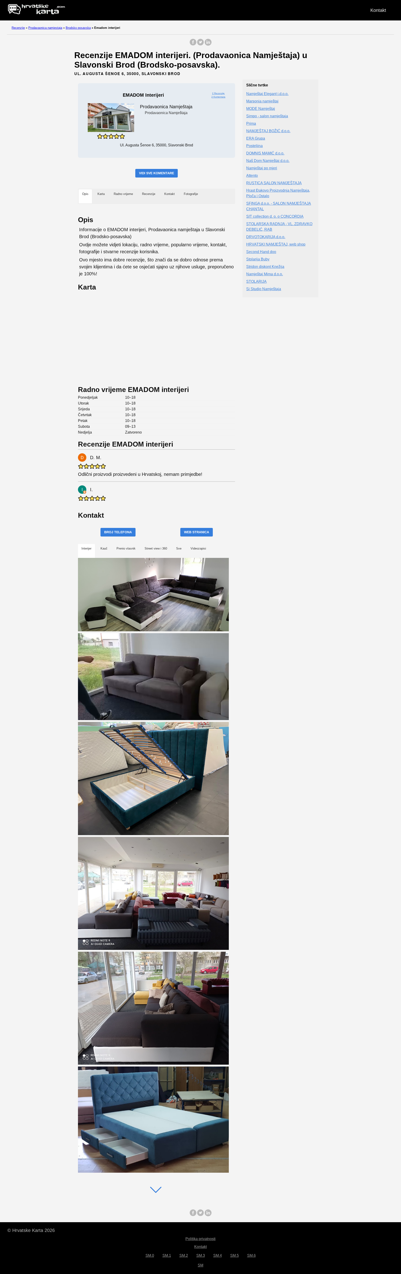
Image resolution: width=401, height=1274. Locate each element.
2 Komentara (218, 96)
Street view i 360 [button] (156, 548)
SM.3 (200, 1256)
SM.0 (150, 1256)
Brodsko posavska (78, 28)
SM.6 (251, 1256)
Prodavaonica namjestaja (45, 28)
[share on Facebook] (193, 44)
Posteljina (254, 146)
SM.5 (234, 1256)
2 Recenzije (218, 93)
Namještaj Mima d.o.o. (264, 274)
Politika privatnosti (200, 1239)
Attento (252, 176)
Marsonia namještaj (262, 101)
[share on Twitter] (200, 44)
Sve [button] (178, 548)
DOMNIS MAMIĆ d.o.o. (265, 153)
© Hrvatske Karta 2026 (31, 1230)
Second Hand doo (261, 252)
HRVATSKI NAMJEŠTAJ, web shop (275, 245)
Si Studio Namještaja (263, 289)
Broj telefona (118, 532)
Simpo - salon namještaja (267, 116)
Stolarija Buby (257, 259)
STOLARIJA (256, 282)
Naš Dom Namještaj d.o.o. (267, 161)
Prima (251, 124)
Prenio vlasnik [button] (126, 548)
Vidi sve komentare (156, 173)
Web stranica (196, 532)
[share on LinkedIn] (208, 44)
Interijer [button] (86, 548)
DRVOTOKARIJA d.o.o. (265, 237)
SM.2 (183, 1256)
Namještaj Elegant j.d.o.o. (267, 94)
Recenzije (18, 28)
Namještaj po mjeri (261, 168)
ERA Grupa (255, 139)
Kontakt (378, 10)
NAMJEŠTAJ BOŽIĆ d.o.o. (268, 131)
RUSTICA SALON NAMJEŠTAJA (274, 183)
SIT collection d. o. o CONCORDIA (275, 217)
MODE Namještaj (260, 109)
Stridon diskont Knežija (265, 267)
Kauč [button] (103, 548)
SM (200, 1265)
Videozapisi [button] (198, 548)
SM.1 (166, 1256)
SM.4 (217, 1256)
